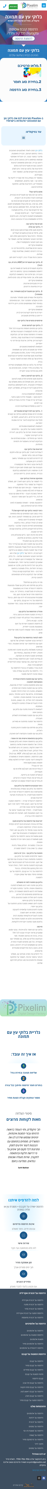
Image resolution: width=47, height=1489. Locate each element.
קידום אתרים (18, 1485)
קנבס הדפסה (37, 1378)
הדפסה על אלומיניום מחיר (32, 1344)
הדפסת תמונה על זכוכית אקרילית (29, 1313)
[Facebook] (44, 1478)
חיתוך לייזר (39, 1444)
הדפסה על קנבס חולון (34, 1396)
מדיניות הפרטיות (39, 1470)
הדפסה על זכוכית (36, 1422)
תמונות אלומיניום (36, 1339)
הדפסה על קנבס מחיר (34, 1365)
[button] (44, 5)
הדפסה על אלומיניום (35, 1330)
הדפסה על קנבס (36, 1361)
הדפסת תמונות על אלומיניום (32, 1335)
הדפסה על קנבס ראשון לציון (32, 1391)
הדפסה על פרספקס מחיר (32, 1439)
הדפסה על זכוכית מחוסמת (32, 1317)
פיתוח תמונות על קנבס (34, 1374)
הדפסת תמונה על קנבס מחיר (31, 1400)
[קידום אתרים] (28, 1485)
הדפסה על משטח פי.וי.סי (33, 1431)
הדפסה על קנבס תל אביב (33, 1383)
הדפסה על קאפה (36, 1435)
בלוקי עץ (38, 150)
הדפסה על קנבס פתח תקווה (31, 1387)
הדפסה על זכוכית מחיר (33, 1309)
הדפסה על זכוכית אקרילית (32, 1300)
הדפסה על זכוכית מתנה (33, 1304)
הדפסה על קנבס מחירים (33, 1370)
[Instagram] (39, 1478)
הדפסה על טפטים (36, 1426)
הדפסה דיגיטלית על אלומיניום (31, 1348)
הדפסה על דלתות (36, 1418)
